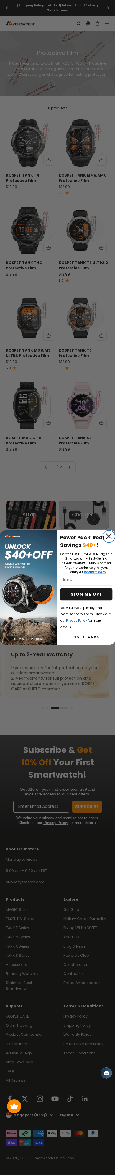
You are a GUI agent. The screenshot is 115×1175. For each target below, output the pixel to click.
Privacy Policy (76, 620)
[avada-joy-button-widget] (14, 1106)
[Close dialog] (109, 536)
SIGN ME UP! (86, 594)
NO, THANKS (86, 637)
